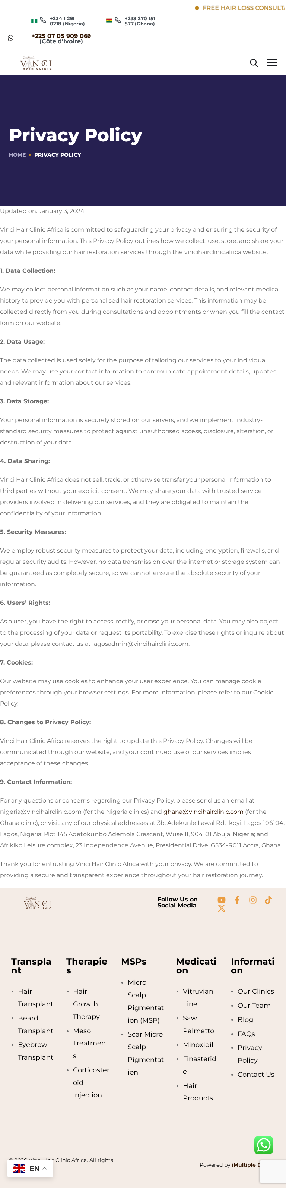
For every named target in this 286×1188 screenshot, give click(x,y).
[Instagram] (253, 900)
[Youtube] (221, 900)
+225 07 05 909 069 (61, 36)
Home (17, 154)
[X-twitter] (221, 908)
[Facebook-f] (237, 900)
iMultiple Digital (254, 1165)
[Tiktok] (268, 900)
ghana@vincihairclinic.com (203, 811)
